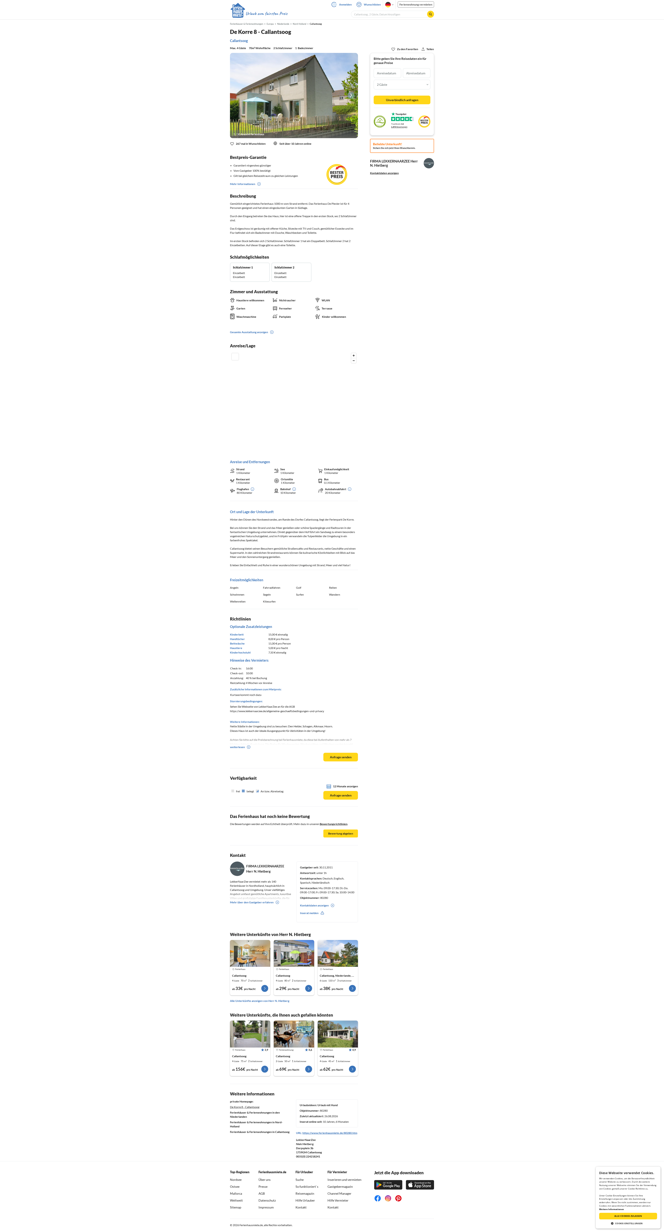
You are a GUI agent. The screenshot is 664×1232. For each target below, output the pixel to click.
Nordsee (236, 1180)
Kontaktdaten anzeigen (384, 173)
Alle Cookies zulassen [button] (628, 1216)
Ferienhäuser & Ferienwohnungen (246, 23)
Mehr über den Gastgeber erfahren (252, 902)
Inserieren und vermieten (344, 1180)
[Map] (294, 402)
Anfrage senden (341, 757)
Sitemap (235, 1207)
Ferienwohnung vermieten (415, 4)
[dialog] (628, 1198)
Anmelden (345, 4)
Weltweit (236, 1200)
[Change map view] (235, 356)
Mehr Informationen (242, 184)
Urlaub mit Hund (327, 1105)
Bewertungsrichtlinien (333, 824)
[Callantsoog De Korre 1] (250, 1034)
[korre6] (250, 953)
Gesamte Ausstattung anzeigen (249, 332)
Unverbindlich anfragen (402, 100)
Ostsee (234, 1186)
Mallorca (236, 1193)
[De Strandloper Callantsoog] (294, 953)
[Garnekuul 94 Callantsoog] (338, 1034)
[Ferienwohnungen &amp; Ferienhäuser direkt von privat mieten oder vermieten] (259, 13)
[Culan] (294, 1034)
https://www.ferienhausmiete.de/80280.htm (329, 1132)
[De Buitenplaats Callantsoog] (338, 953)
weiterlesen (237, 747)
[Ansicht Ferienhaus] (294, 95)
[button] (628, 1223)
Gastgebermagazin (340, 1186)
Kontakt (301, 1207)
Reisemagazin (305, 1193)
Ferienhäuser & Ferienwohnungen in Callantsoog (259, 1131)
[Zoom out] (353, 360)
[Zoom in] (353, 355)
